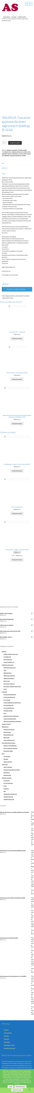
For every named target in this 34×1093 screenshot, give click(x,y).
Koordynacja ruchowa (9, 729)
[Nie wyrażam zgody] (32, 1081)
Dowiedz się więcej (17, 1090)
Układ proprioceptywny (9, 675)
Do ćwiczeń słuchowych (9, 697)
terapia (25, 153)
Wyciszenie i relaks (8, 751)
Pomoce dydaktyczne (9, 662)
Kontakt (6, 1030)
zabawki (24, 155)
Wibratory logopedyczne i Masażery (12, 721)
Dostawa (6, 1036)
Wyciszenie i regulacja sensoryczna (12, 686)
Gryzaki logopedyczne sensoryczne (12, 702)
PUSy (5, 713)
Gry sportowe (7, 756)
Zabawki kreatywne (8, 796)
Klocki (5, 786)
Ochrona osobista (6, 724)
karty (29, 152)
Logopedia (13, 17)
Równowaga (7, 737)
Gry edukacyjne (7, 657)
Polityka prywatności (9, 1048)
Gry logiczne (7, 780)
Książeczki (6, 788)
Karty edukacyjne (8, 659)
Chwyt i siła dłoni (8, 767)
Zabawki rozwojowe (7, 778)
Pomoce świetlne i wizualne (10, 748)
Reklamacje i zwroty (9, 1045)
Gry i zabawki (7, 700)
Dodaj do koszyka (15, 143)
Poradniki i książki (22, 17)
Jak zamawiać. (8, 1033)
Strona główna (6, 17)
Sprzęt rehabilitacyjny (9, 740)
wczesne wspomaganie (15, 155)
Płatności (6, 1039)
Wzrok (5, 689)
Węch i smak (7, 681)
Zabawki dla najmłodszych (10, 794)
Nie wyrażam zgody (20, 1086)
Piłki (5, 791)
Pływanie (6, 759)
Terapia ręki (5, 764)
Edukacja (9, 150)
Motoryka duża (7, 732)
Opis (3, 163)
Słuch (5, 670)
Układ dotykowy (7, 673)
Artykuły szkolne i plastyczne (11, 654)
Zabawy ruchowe (8, 762)
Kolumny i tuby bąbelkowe (10, 745)
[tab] (17, 163)
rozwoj (20, 153)
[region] (17, 584)
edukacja (6, 152)
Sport (3, 753)
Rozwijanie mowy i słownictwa (11, 716)
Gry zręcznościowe (8, 783)
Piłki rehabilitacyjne (8, 735)
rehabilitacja (15, 153)
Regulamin (7, 1042)
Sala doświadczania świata (8, 743)
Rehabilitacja (5, 727)
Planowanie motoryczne (9, 667)
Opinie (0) (4, 168)
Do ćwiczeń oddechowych (10, 694)
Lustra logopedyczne (9, 708)
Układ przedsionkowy (9, 678)
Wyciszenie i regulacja (9, 684)
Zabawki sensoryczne (9, 799)
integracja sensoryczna (17, 152)
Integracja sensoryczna (7, 665)
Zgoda (10, 1086)
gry (10, 152)
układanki (6, 155)
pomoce (10, 153)
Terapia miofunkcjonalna (10, 718)
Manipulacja (7, 772)
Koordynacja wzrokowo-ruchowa (12, 770)
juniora (25, 152)
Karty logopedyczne (8, 705)
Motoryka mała (7, 775)
